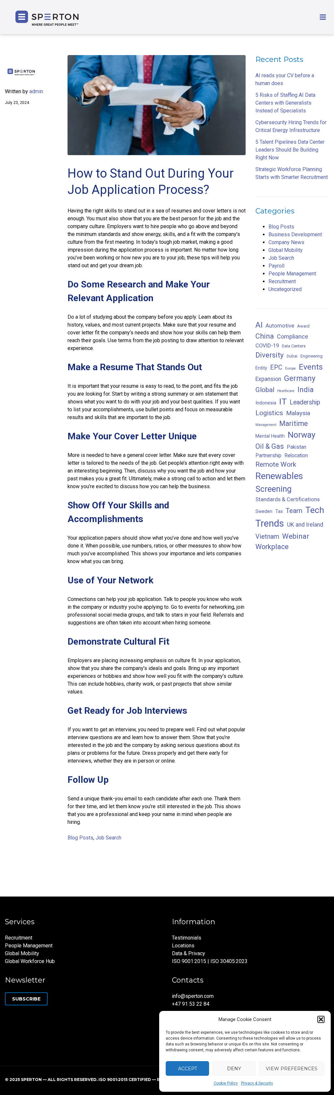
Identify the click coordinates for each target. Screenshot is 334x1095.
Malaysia (298, 413)
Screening (273, 489)
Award (303, 326)
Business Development (295, 234)
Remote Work (275, 464)
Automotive (280, 325)
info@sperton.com (193, 996)
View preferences (291, 1069)
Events (311, 367)
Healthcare (286, 391)
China (264, 336)
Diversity (269, 355)
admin (36, 91)
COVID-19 (267, 345)
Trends (269, 523)
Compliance (292, 336)
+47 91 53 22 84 (190, 1004)
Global (264, 390)
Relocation (296, 455)
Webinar (295, 536)
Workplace (272, 547)
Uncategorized (285, 289)
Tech (314, 510)
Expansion (268, 379)
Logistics (269, 413)
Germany (299, 378)
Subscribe (26, 999)
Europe (290, 368)
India (305, 389)
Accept (187, 1069)
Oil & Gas (269, 446)
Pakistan (296, 447)
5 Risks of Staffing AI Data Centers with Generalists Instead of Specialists (285, 103)
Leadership (305, 402)
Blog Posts (80, 838)
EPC (276, 367)
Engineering (311, 356)
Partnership (268, 455)
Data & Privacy (188, 953)
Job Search (108, 838)
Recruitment (282, 281)
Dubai (292, 356)
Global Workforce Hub (30, 961)
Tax (279, 511)
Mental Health (270, 436)
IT (283, 401)
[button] (321, 1019)
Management (265, 425)
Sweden (263, 511)
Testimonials (186, 938)
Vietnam (267, 536)
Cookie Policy (226, 1083)
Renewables (279, 476)
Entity (261, 368)
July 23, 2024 (17, 102)
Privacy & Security (257, 1083)
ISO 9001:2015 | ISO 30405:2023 (210, 961)
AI (259, 324)
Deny (234, 1069)
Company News (286, 242)
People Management (292, 273)
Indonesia (265, 403)
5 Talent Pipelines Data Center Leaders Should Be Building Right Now (290, 150)
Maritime (293, 423)
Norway (301, 435)
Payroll (276, 266)
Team (294, 511)
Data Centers (294, 345)
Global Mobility (285, 250)
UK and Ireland (305, 524)
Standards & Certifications (287, 499)
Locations (183, 945)
